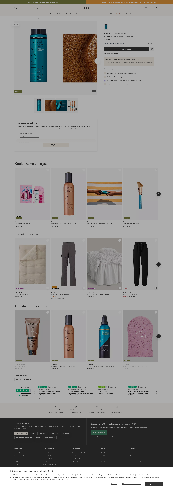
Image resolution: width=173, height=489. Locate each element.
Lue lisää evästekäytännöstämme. (59, 479)
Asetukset (114, 484)
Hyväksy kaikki (154, 484)
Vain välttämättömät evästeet (131, 484)
